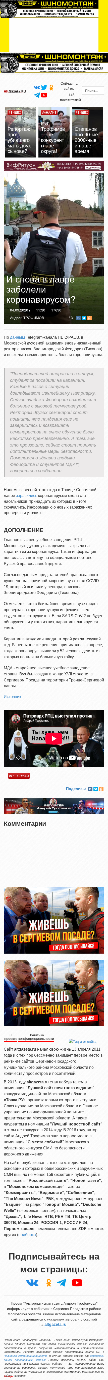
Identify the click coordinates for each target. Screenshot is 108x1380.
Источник (12, 697)
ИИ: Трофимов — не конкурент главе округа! (53, 136)
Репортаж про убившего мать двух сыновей (19, 139)
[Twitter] (44, 87)
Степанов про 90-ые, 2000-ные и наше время (87, 139)
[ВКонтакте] (78, 318)
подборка (27, 1235)
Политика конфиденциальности (36, 1036)
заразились (26, 495)
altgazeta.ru (55, 1324)
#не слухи (19, 775)
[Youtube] (44, 95)
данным (17, 337)
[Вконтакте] (37, 86)
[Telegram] (37, 95)
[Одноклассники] (51, 87)
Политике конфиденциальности (25, 1356)
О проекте (10, 1036)
